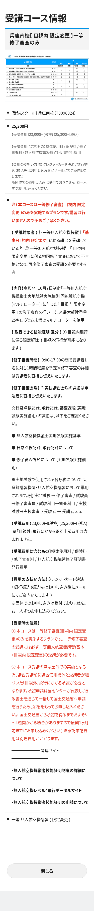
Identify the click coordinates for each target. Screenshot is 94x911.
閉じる (47, 871)
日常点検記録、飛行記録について (45, 447)
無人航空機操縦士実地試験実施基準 (49, 435)
